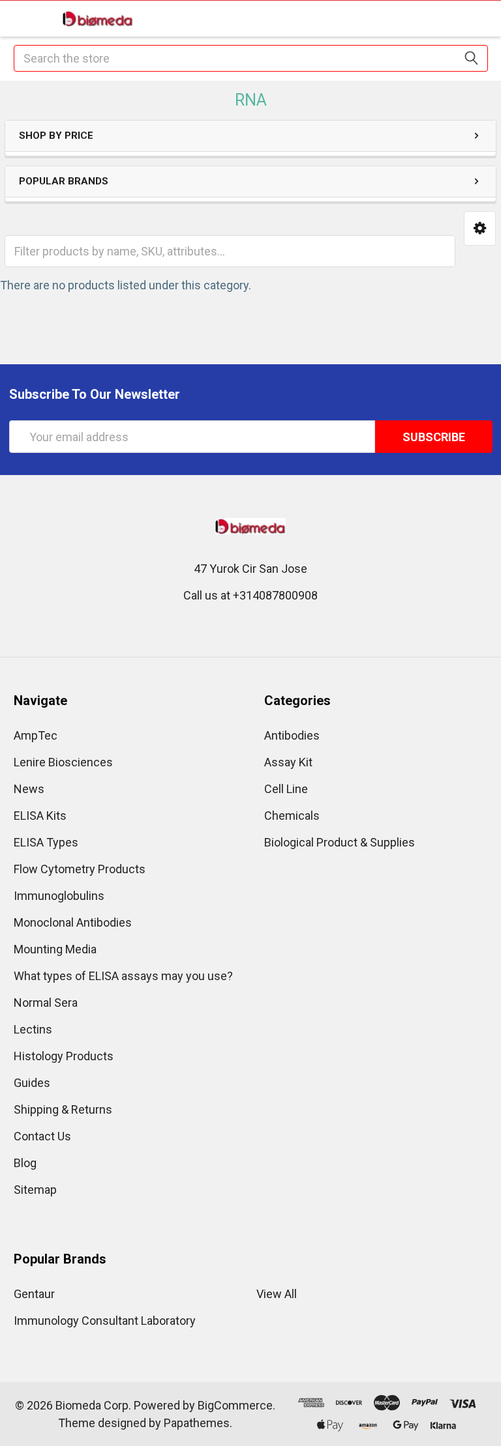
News (29, 789)
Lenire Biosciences (63, 762)
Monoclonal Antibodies (73, 922)
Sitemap (35, 1189)
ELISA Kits (40, 815)
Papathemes (197, 1423)
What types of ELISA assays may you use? (123, 976)
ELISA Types (46, 842)
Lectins (33, 1029)
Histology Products (64, 1056)
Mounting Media (55, 949)
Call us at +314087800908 (250, 595)
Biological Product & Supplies (339, 842)
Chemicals (292, 815)
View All (276, 1294)
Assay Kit (288, 762)
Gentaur (34, 1294)
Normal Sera (46, 1002)
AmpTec (35, 735)
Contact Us (42, 1136)
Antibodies (292, 735)
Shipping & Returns (63, 1109)
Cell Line (286, 789)
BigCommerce (235, 1405)
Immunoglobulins (59, 896)
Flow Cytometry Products (79, 869)
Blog (25, 1163)
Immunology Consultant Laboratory (105, 1320)
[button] (480, 228)
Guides (32, 1083)
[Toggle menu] (18, 18)
